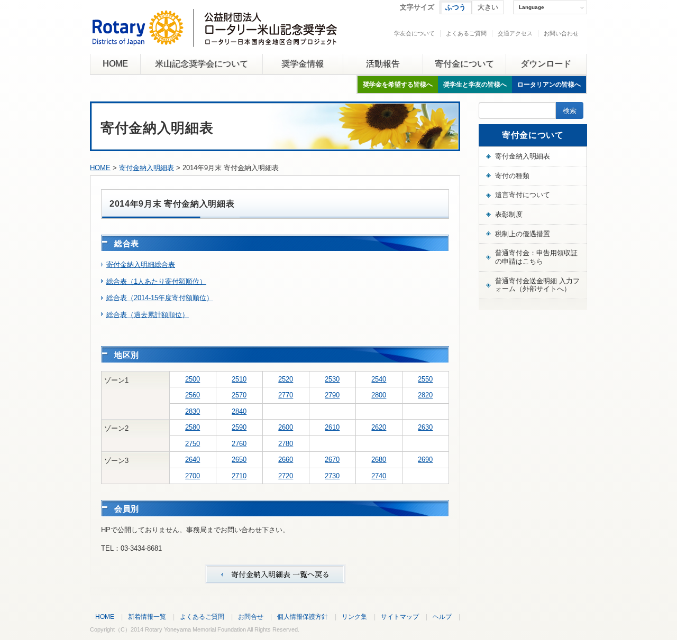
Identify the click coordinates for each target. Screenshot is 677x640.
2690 (425, 459)
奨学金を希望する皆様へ (398, 84)
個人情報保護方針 (302, 616)
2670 (332, 459)
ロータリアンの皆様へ (549, 84)
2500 (192, 379)
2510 (239, 379)
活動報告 (383, 63)
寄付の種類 (512, 176)
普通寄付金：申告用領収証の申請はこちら (536, 257)
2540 (378, 379)
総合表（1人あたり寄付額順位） (156, 281)
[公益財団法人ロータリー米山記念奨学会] (214, 38)
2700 (192, 476)
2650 (239, 459)
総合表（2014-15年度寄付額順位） (159, 298)
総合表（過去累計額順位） (147, 315)
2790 (332, 395)
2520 (285, 379)
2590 (239, 427)
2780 (285, 444)
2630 (425, 427)
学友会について (414, 33)
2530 (332, 379)
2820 (425, 395)
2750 (192, 444)
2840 (239, 411)
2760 (239, 444)
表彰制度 (509, 214)
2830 (192, 411)
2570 (239, 395)
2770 (285, 395)
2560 (192, 395)
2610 (332, 427)
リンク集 (354, 616)
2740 (378, 476)
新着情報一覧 (147, 616)
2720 (285, 476)
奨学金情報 (302, 63)
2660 (285, 459)
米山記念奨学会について (201, 63)
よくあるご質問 (466, 33)
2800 (378, 395)
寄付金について (464, 63)
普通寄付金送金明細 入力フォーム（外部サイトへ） (537, 285)
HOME (115, 63)
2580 (192, 427)
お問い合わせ (561, 33)
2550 (425, 379)
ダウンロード (545, 63)
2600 (285, 427)
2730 (332, 476)
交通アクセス (515, 33)
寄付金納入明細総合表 (140, 264)
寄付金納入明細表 (146, 168)
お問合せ (250, 616)
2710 (239, 476)
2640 (192, 459)
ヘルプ (442, 616)
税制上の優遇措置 (522, 234)
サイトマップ (400, 616)
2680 (378, 459)
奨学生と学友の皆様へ (475, 84)
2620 (378, 427)
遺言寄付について (522, 195)
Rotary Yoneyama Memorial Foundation (195, 629)
